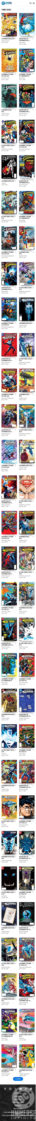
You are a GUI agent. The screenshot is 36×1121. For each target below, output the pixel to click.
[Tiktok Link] (26, 1089)
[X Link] (15, 1089)
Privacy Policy (18, 1099)
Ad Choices (18, 1105)
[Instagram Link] (10, 1089)
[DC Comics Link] (31, 1089)
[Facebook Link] (5, 1089)
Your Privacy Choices (18, 1102)
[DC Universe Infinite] (6, 3)
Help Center (18, 1093)
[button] (30, 3)
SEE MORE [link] (18, 1079)
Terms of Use (18, 1096)
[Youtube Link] (20, 1089)
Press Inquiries (18, 1109)
